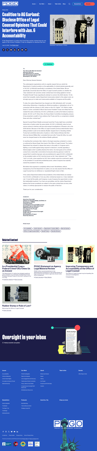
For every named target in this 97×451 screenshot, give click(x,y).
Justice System (38, 228)
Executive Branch (55, 231)
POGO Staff (26, 223)
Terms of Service (33, 438)
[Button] (69, 4)
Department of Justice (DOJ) (51, 228)
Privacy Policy (25, 438)
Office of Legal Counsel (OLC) (31, 231)
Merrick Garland (65, 228)
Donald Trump (45, 231)
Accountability (27, 228)
